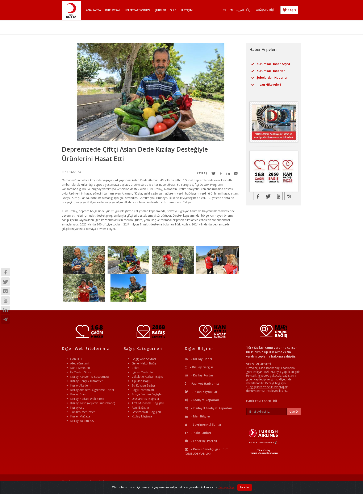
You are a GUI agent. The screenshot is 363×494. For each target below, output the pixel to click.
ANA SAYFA (93, 10)
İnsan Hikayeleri (268, 84)
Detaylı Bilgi (226, 487)
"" (267, 387)
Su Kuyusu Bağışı (143, 385)
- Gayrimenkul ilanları (205, 424)
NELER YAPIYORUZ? (137, 10)
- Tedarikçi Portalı (203, 441)
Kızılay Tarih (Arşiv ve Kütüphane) (92, 403)
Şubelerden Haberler (272, 77)
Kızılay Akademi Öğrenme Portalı (92, 390)
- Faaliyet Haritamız (203, 383)
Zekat (135, 368)
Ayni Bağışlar (140, 407)
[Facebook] (5, 272)
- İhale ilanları (200, 433)
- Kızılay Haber (201, 359)
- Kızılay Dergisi (201, 367)
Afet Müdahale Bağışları (148, 403)
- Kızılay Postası (202, 375)
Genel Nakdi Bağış (144, 363)
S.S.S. (173, 10)
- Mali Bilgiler (200, 416)
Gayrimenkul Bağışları (146, 412)
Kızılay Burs (78, 394)
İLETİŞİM (187, 10)
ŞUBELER (160, 10)
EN (231, 10)
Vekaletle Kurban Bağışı (147, 377)
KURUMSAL (112, 10)
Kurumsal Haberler (270, 71)
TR (224, 10)
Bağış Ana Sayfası (144, 359)
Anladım (245, 487)
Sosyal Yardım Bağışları (147, 394)
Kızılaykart (77, 407)
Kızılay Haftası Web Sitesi (87, 399)
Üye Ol (294, 411)
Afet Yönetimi (79, 363)
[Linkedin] (5, 310)
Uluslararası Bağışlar (145, 399)
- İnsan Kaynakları (204, 392)
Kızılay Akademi (80, 385)
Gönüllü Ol (77, 359)
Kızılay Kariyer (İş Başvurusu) (89, 377)
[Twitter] (5, 281)
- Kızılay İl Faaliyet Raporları (211, 408)
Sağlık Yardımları (143, 390)
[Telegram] (5, 319)
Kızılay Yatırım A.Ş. (82, 421)
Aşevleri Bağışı (141, 381)
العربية (240, 10)
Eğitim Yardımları (143, 372)
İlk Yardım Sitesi (80, 372)
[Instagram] (5, 291)
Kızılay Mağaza (80, 416)
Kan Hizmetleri (80, 368)
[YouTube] (5, 300)
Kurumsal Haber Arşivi (273, 64)
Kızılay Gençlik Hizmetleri (87, 381)
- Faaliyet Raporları (204, 400)
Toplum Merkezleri (83, 412)
